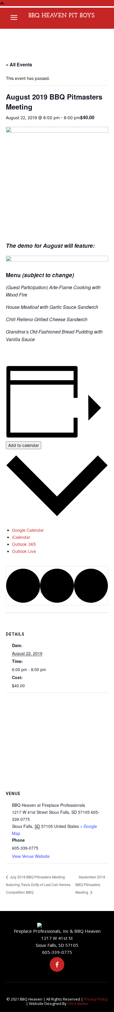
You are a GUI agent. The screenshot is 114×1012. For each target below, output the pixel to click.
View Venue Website (31, 856)
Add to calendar (23, 445)
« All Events (19, 64)
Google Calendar (28, 530)
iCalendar (21, 537)
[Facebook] (57, 964)
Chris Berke (78, 1003)
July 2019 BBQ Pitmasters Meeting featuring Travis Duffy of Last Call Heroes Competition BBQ (38, 884)
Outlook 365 (24, 544)
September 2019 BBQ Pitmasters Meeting (90, 884)
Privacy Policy (96, 999)
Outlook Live (24, 551)
